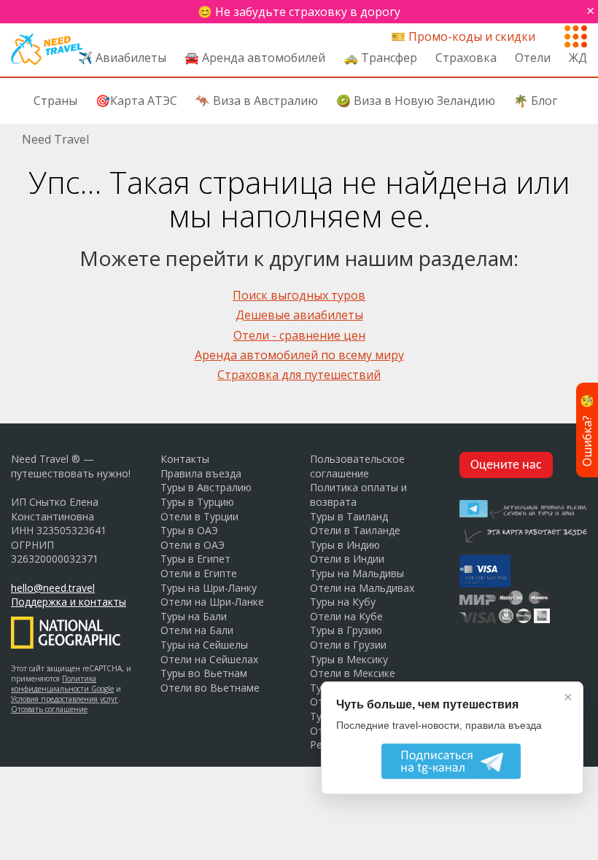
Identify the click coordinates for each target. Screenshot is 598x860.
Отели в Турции (199, 516)
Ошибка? (587, 429)
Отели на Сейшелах (209, 659)
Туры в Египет (195, 559)
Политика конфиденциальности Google (62, 683)
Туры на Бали (193, 616)
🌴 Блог (535, 101)
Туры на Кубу (343, 602)
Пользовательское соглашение (357, 466)
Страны (55, 101)
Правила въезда (200, 473)
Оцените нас (506, 465)
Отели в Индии (347, 559)
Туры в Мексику (349, 659)
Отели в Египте (198, 573)
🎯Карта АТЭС (136, 101)
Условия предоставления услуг (64, 699)
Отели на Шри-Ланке (212, 602)
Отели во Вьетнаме (210, 688)
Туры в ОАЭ (189, 530)
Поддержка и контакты (68, 602)
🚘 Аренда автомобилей (255, 58)
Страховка (466, 58)
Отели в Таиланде (355, 530)
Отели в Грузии (348, 645)
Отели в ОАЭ (192, 545)
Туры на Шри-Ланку (208, 588)
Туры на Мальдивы (357, 573)
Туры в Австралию (206, 487)
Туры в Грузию (346, 630)
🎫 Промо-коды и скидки (463, 36)
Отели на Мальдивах (362, 588)
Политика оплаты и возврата (358, 494)
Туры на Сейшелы (204, 645)
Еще (575, 34)
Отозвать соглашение (49, 709)
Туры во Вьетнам (203, 673)
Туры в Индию (345, 545)
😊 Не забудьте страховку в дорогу (299, 12)
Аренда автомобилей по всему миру (299, 355)
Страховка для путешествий (299, 375)
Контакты (184, 459)
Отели (533, 58)
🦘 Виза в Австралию (256, 101)
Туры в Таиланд (349, 516)
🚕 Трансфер (380, 58)
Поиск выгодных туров (299, 295)
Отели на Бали (196, 630)
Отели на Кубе (346, 616)
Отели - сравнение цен (299, 335)
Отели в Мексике (352, 673)
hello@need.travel (53, 588)
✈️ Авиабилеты (122, 58)
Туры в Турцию (197, 502)
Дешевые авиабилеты (299, 315)
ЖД (578, 58)
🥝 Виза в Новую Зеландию (415, 101)
